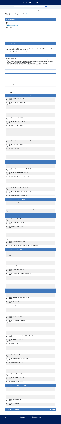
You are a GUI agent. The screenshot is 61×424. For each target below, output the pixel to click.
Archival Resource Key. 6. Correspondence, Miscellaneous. (19, 291)
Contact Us (28, 13)
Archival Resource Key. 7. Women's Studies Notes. (17, 385)
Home (20, 416)
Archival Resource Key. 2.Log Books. (14, 162)
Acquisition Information (12, 71)
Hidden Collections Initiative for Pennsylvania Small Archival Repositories (36, 418)
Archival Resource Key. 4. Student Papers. (15, 215)
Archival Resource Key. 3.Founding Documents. (16, 199)
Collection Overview (11, 19)
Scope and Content (11, 55)
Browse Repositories (22, 417)
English (7, 29)
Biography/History (11, 43)
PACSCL (33, 416)
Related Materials (11, 80)
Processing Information (12, 75)
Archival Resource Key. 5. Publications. (15, 249)
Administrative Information (13, 88)
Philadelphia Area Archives (30, 2)
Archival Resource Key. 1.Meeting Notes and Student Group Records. (21, 95)
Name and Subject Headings (13, 84)
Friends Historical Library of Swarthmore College (12, 25)
